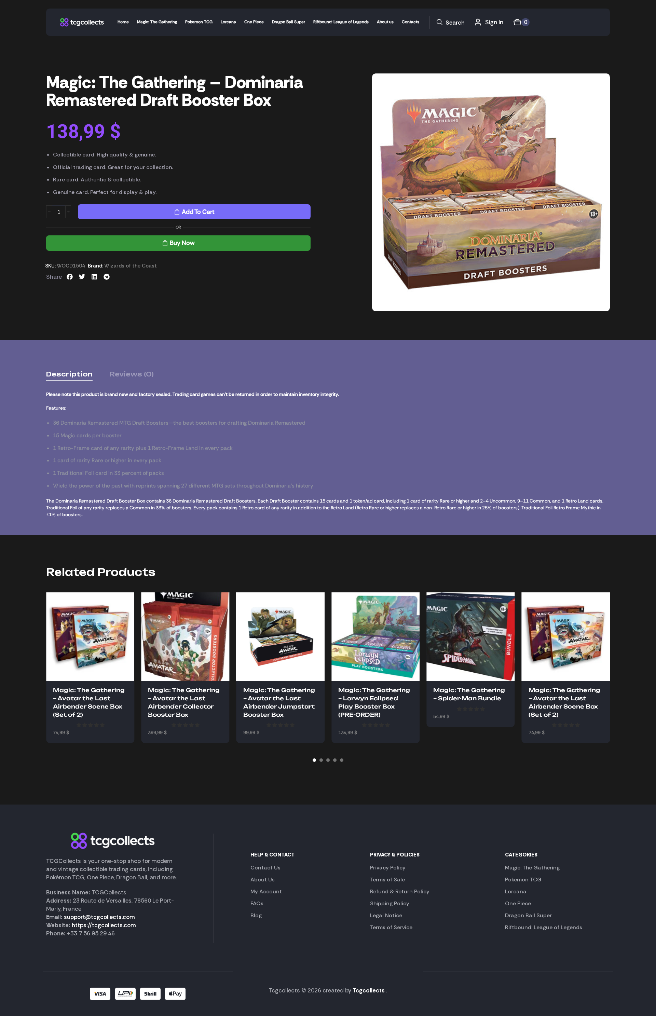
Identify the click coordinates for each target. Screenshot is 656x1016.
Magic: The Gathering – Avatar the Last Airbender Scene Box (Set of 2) (89, 702)
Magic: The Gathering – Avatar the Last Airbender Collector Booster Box (184, 702)
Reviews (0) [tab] (132, 374)
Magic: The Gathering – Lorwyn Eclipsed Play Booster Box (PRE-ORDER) (374, 702)
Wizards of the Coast (130, 265)
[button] (451, 22)
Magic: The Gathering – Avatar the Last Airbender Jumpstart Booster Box (279, 702)
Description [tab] (69, 374)
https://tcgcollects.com (104, 925)
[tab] (69, 374)
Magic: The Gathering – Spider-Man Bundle (469, 694)
